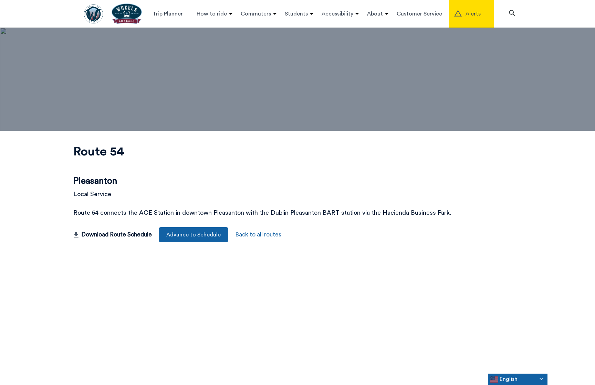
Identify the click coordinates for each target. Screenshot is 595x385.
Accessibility (337, 14)
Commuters (256, 14)
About (375, 14)
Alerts (473, 14)
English (508, 379)
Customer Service (419, 14)
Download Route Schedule (116, 234)
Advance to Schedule (193, 234)
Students (296, 14)
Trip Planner (168, 14)
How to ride (212, 14)
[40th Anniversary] (127, 13)
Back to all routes (258, 234)
